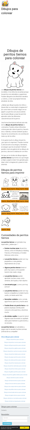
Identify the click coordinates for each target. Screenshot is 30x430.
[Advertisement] (15, 31)
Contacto (3, 410)
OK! (24, 427)
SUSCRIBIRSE (7, 423)
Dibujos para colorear (9, 11)
